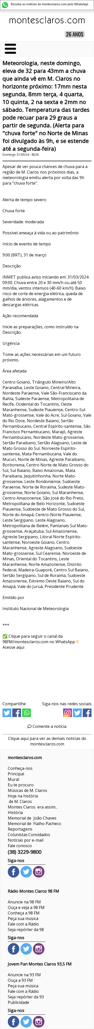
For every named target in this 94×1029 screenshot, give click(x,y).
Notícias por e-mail (25, 840)
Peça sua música (23, 918)
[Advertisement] (47, 673)
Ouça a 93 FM (20, 980)
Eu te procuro (21, 785)
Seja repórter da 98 (26, 929)
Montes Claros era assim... (33, 807)
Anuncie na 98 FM (24, 902)
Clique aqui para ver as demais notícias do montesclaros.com (47, 741)
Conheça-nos (20, 768)
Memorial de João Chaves (32, 818)
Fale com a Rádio (23, 924)
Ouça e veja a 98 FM (26, 907)
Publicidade (18, 1002)
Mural (13, 779)
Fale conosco (20, 845)
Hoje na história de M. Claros (23, 798)
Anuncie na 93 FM (24, 975)
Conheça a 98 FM (24, 913)
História (15, 812)
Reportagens (20, 829)
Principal (16, 774)
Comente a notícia (49, 726)
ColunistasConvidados (29, 834)
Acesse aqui (13, 647)
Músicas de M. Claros (27, 790)
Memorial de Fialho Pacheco (34, 823)
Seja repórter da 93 (26, 997)
